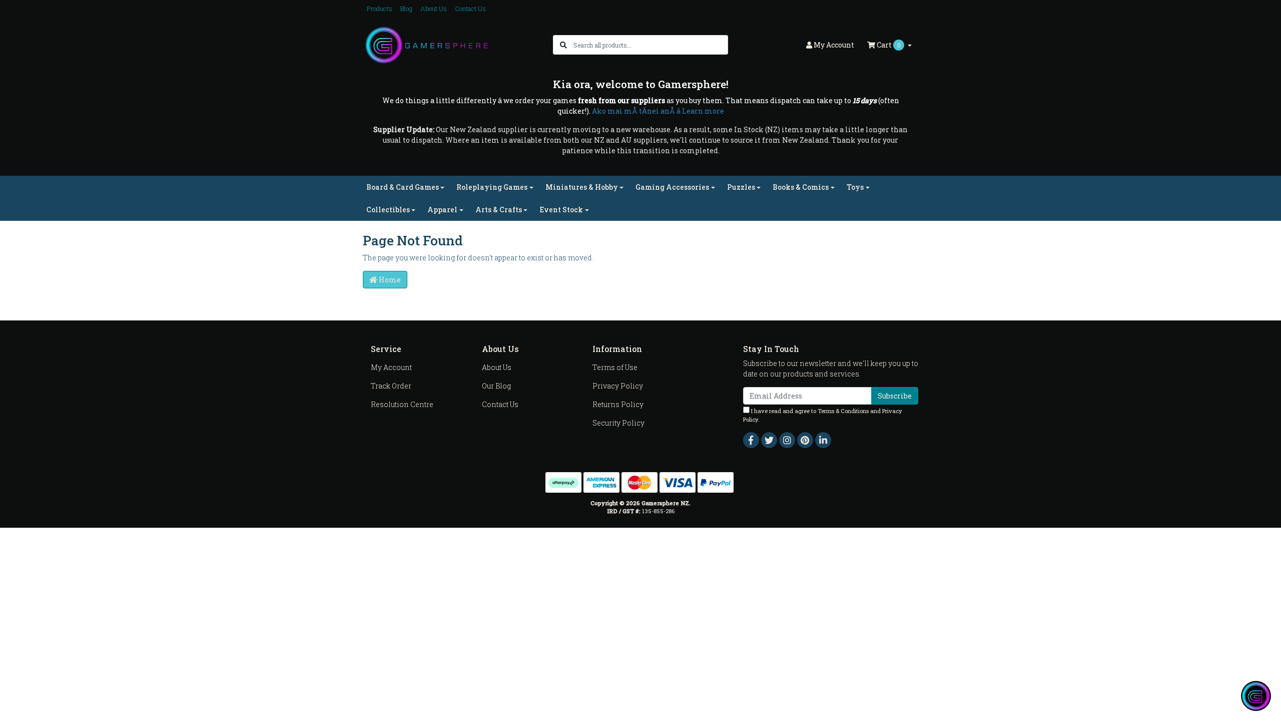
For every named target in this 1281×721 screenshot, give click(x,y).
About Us (433, 8)
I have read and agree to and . (822, 415)
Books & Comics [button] (801, 187)
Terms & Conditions (843, 411)
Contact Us (470, 8)
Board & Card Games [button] (402, 187)
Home (389, 279)
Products (379, 8)
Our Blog (496, 386)
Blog (406, 8)
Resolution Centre (402, 404)
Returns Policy (618, 404)
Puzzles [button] (741, 187)
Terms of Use (614, 367)
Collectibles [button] (388, 209)
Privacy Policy (617, 386)
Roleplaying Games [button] (491, 187)
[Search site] (563, 45)
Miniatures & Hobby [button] (581, 187)
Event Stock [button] (561, 209)
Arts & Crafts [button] (498, 209)
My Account (391, 367)
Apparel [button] (442, 209)
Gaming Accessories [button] (672, 187)
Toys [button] (855, 187)
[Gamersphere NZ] (426, 44)
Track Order (391, 386)
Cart (888, 45)
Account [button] (834, 45)
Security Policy (618, 423)
